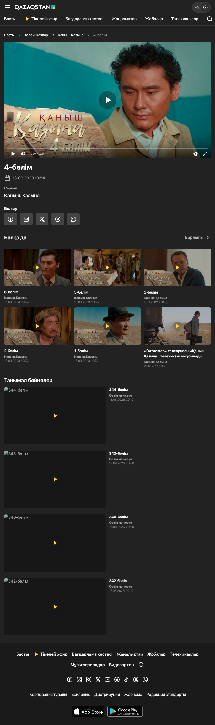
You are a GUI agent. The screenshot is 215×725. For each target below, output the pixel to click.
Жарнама (133, 694)
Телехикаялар (184, 18)
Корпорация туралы (48, 694)
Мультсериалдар (88, 664)
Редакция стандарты (166, 694)
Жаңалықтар (124, 18)
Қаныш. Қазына (70, 35)
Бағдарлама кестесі (84, 18)
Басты (10, 18)
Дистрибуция (107, 694)
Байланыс (80, 694)
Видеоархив (121, 664)
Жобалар (154, 18)
